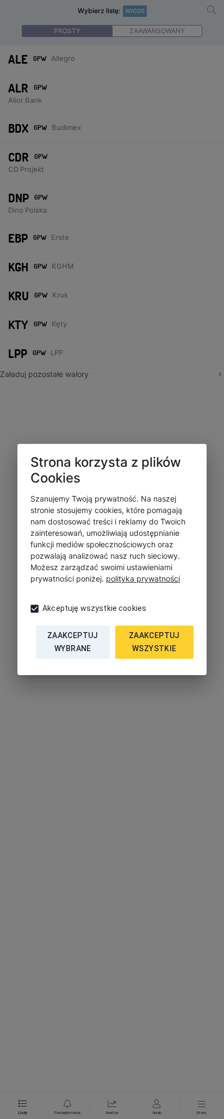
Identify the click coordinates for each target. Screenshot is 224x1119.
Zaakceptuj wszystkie (154, 642)
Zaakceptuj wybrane (72, 642)
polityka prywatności (143, 578)
